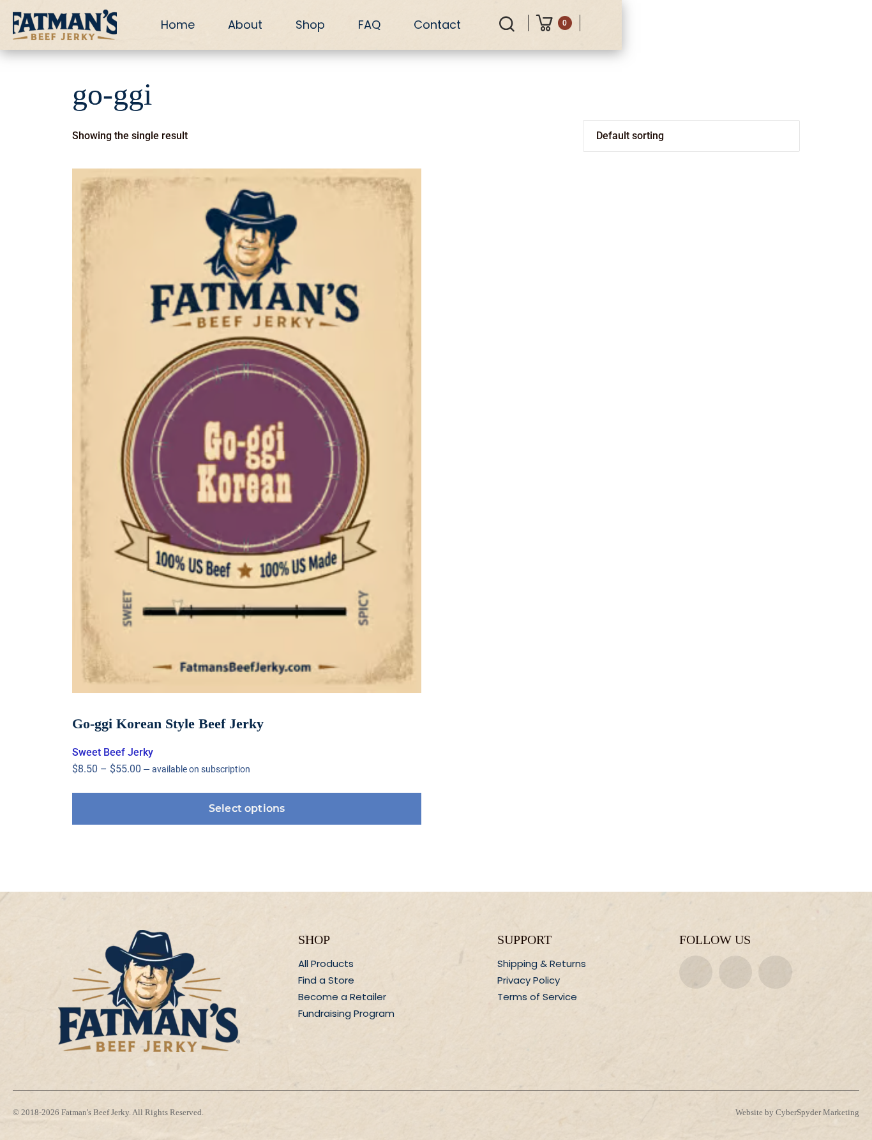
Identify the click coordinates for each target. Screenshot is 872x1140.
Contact (437, 25)
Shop (310, 25)
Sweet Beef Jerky (112, 752)
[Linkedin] (775, 972)
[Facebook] (695, 972)
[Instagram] (735, 972)
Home (178, 25)
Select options (247, 808)
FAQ (369, 25)
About (245, 25)
